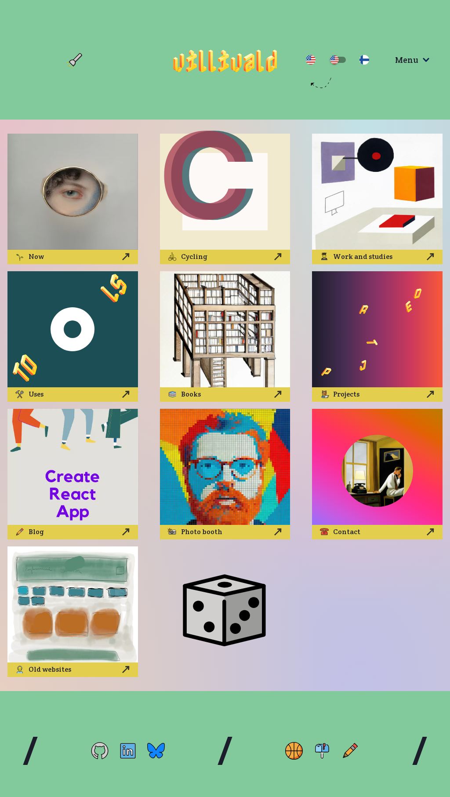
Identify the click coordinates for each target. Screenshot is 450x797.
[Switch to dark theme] (75, 60)
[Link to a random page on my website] (225, 611)
